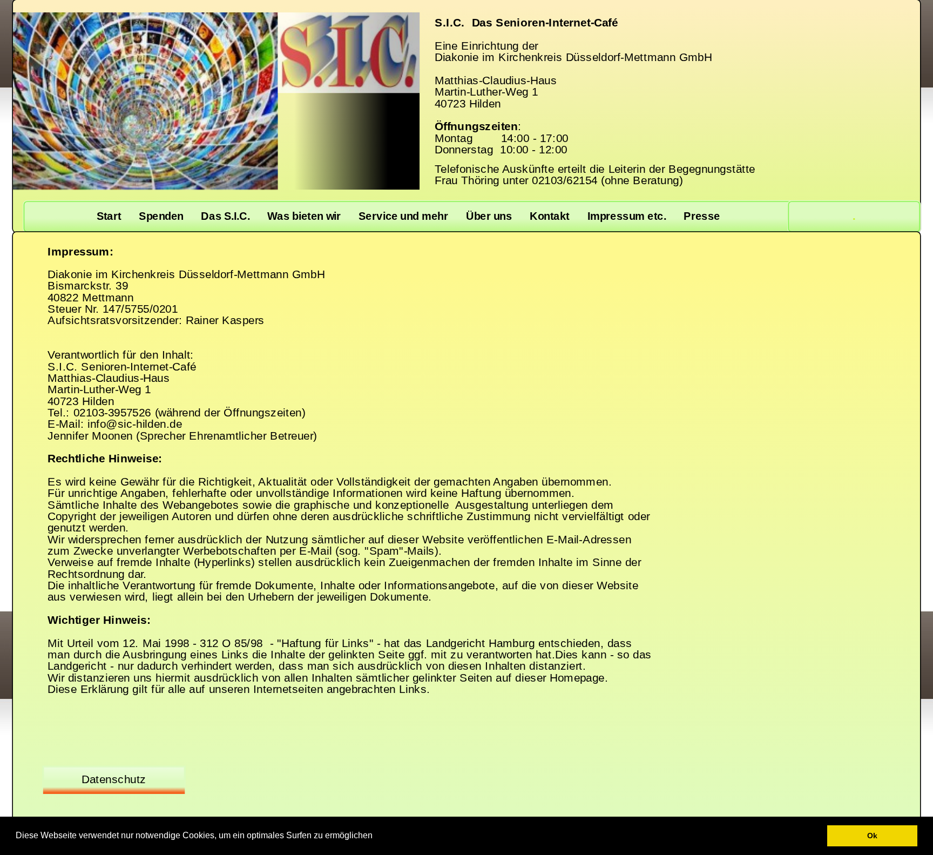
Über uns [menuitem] (489, 216)
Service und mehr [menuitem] (403, 216)
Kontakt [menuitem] (550, 216)
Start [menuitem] (109, 216)
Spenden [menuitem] (161, 216)
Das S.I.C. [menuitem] (225, 216)
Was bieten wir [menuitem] (304, 216)
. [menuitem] (854, 216)
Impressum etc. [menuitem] (626, 216)
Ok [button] (872, 835)
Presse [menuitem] (702, 216)
